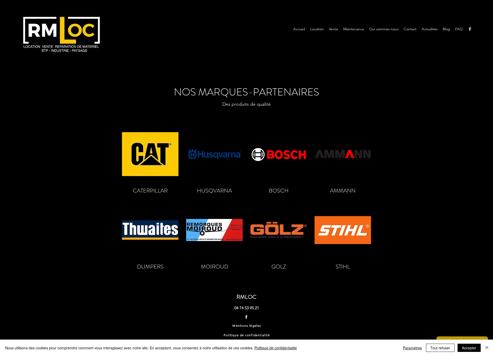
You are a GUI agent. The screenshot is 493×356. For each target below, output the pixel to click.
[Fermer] (487, 348)
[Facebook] (469, 29)
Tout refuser (440, 347)
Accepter (469, 347)
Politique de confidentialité (275, 347)
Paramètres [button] (412, 347)
